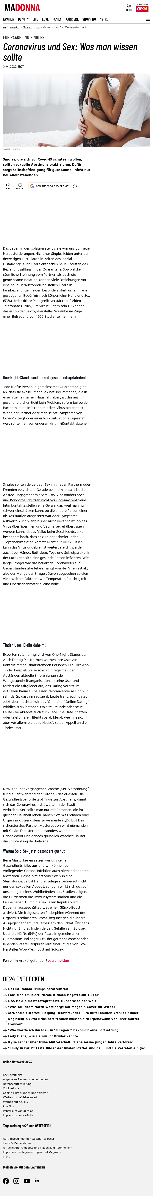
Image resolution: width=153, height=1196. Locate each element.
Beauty (23, 19)
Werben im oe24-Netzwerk (20, 1097)
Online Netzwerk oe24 (17, 1062)
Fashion (8, 19)
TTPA (6, 1156)
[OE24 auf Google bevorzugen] (75, 186)
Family (57, 19)
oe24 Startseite (12, 1075)
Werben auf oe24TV (15, 1102)
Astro (104, 19)
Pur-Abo (8, 1106)
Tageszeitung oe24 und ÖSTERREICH (27, 1125)
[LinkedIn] (37, 1181)
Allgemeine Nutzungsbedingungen (25, 1079)
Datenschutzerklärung (17, 1084)
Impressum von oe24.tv (18, 1115)
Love (45, 19)
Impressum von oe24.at (18, 1111)
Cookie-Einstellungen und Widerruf (25, 1093)
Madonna (27, 27)
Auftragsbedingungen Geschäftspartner (28, 1139)
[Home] (4, 27)
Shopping (89, 19)
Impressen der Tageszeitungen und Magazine (32, 1152)
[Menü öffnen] (148, 19)
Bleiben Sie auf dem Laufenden (24, 1167)
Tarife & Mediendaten (17, 1143)
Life (35, 19)
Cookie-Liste (11, 1088)
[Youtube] (27, 1181)
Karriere (72, 19)
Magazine (14, 27)
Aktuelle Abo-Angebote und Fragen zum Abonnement (37, 1147)
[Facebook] (6, 1181)
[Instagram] (16, 1181)
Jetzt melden (58, 960)
